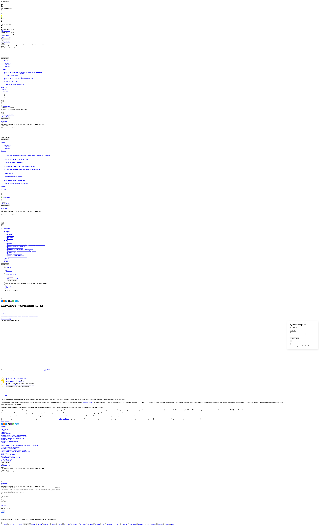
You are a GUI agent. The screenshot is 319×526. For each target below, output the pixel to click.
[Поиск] (2, 101)
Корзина (3, 505)
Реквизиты (7, 66)
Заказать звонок (5, 39)
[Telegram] (4, 94)
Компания (4, 60)
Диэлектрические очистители (12, 82)
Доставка (6, 397)
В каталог (3, 521)
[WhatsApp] (13, 301)
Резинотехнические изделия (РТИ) (14, 74)
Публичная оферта (6, 433)
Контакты (4, 91)
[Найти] (2, 113)
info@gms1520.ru (5, 42)
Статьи (3, 89)
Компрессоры (8, 79)
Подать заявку (5, 58)
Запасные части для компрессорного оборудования (18, 78)
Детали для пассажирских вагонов (14, 84)
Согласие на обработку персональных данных (12, 492)
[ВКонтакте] (2, 301)
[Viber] (11, 301)
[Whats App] (4, 96)
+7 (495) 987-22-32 (8, 35)
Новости (4, 87)
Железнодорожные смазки (11, 81)
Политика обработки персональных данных (13, 435)
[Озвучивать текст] (2, 26)
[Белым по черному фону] (1, 12)
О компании (7, 63)
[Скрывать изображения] (1, 22)
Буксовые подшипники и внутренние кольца (17, 76)
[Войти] (1, 103)
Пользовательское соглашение (9, 441)
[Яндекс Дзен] (4, 97)
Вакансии (7, 64)
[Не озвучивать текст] (1, 28)
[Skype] (16, 301)
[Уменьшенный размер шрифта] (1, 3)
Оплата (6, 395)
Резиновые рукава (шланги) (12, 75)
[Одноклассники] (4, 301)
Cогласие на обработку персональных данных (14, 436)
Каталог (3, 69)
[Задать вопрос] (291, 341)
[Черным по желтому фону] (1, 15)
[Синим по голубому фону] (1, 13)
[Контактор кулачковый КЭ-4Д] (142, 364)
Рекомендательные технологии (9, 439)
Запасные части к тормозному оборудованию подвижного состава (23, 72)
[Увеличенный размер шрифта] (2, 6)
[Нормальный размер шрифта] (2, 4)
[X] (9, 301)
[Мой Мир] (6, 301)
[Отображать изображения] (2, 20)
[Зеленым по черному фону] (1, 17)
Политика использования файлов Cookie (12, 438)
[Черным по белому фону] (1, 10)
